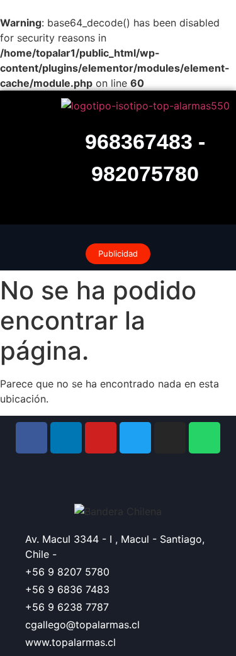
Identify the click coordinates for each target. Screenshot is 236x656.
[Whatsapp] (204, 437)
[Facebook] (31, 437)
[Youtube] (100, 437)
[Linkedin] (66, 437)
